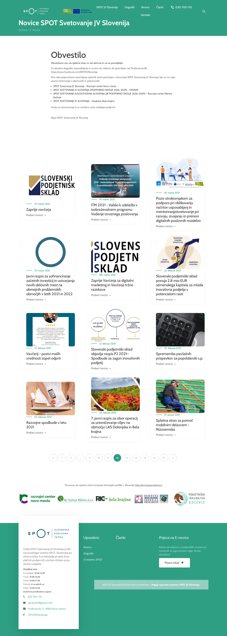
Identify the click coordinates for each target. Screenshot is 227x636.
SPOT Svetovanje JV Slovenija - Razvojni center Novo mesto (84, 86)
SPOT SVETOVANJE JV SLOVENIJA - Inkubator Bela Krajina (83, 101)
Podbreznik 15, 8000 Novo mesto (47, 608)
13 (127, 457)
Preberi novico (34, 215)
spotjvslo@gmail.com (40, 602)
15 (145, 457)
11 (108, 457)
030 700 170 (183, 7)
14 (136, 457)
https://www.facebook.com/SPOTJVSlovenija (74, 72)
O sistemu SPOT (93, 559)
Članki (159, 7)
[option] (37, 499)
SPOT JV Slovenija (107, 7)
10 (99, 457)
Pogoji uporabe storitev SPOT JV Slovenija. (175, 584)
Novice (145, 7)
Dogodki (130, 7)
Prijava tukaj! (172, 562)
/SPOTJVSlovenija (37, 615)
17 (164, 457)
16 (154, 457)
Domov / (24, 30)
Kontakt (145, 15)
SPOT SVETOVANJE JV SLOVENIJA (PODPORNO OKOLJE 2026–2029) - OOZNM (95, 89)
